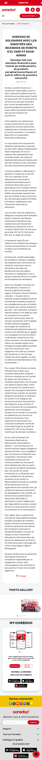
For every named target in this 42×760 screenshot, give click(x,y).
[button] (17, 615)
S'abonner (33, 722)
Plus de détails (27, 666)
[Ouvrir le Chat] (36, 754)
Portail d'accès (14, 666)
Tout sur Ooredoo (28, 16)
